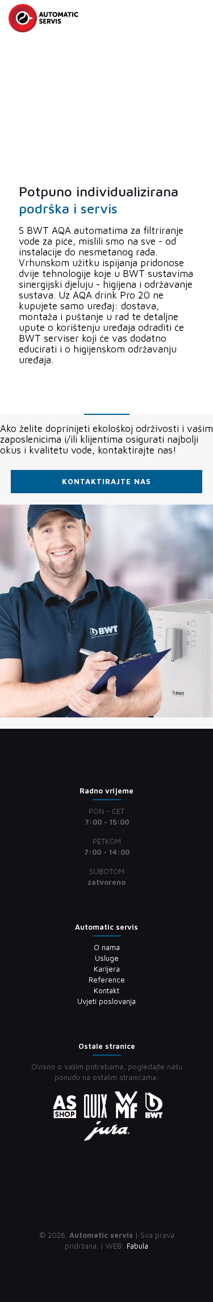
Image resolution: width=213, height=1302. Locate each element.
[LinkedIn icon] (106, 1262)
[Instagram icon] (118, 1262)
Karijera (107, 968)
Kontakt (106, 990)
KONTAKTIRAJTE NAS (106, 481)
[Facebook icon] (94, 1262)
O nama (107, 947)
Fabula (137, 1245)
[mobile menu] (197, 17)
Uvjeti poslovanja (106, 1001)
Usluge (107, 958)
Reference (107, 979)
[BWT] (43, 17)
